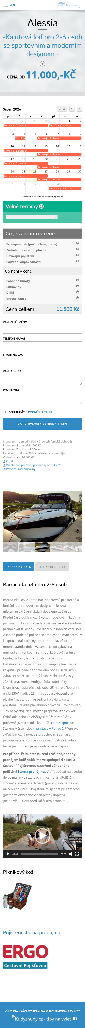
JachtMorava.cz (61, 1011)
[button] (42, 836)
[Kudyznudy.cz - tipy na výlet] (41, 1018)
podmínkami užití (41, 412)
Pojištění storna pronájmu (31, 932)
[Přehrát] (8, 854)
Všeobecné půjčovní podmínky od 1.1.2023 (33, 465)
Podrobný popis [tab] (19, 567)
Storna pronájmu (31, 771)
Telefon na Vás (14, 338)
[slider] (39, 854)
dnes (62, 108)
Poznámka (11, 390)
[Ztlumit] (71, 854)
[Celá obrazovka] (77, 854)
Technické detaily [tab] (51, 567)
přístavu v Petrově (49, 728)
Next (77, 512)
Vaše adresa (12, 371)
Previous (8, 512)
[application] (42, 836)
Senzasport (61, 723)
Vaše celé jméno (15, 322)
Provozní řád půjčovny (20, 469)
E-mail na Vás (13, 355)
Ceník (9, 461)
